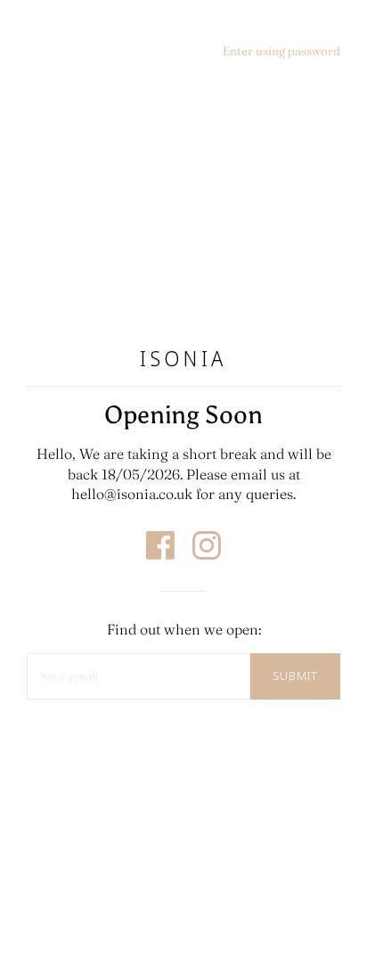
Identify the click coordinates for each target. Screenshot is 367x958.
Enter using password (281, 51)
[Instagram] (206, 554)
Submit (295, 675)
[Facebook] (162, 554)
